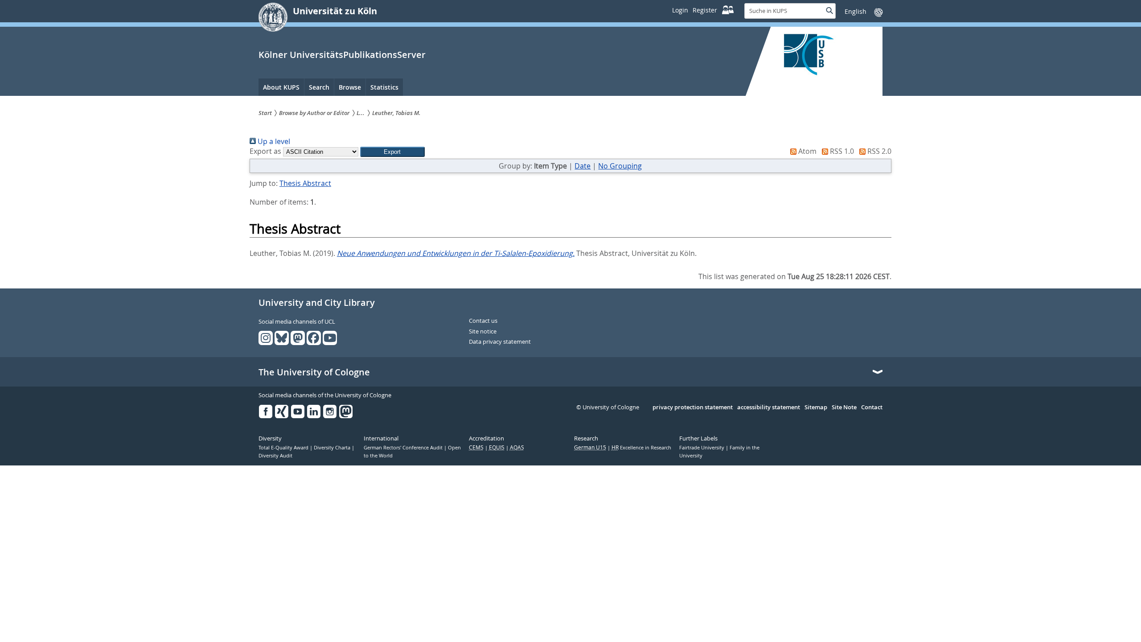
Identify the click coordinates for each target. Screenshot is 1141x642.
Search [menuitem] (319, 87)
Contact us (483, 321)
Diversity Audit (275, 456)
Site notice (483, 331)
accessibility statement (768, 407)
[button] (392, 152)
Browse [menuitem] (350, 87)
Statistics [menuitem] (384, 87)
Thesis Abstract (305, 183)
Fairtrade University (702, 447)
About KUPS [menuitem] (281, 87)
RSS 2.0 (878, 151)
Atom (806, 151)
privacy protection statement (693, 407)
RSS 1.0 (841, 151)
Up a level (273, 141)
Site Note (844, 407)
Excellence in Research (641, 447)
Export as (265, 151)
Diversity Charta (333, 447)
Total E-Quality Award (284, 447)
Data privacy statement (500, 342)
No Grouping (620, 166)
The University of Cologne (314, 372)
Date (583, 166)
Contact (871, 407)
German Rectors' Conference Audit (404, 447)
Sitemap (815, 407)
